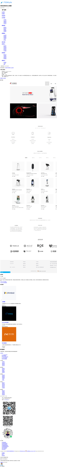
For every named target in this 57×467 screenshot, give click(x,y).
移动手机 (5, 28)
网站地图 (5, 58)
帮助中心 (3, 60)
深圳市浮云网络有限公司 (10, 451)
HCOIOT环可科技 (5, 322)
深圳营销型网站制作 (5, 445)
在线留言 (5, 55)
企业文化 (5, 20)
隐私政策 (5, 57)
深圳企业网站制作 (4, 444)
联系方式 (5, 54)
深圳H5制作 (4, 449)
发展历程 (5, 21)
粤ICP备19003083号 (23, 451)
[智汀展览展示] (9, 341)
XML (3, 454)
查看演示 (1, 78)
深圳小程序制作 (4, 448)
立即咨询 (4, 78)
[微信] (29, 408)
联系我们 (3, 52)
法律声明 (5, 56)
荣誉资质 (5, 22)
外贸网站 (5, 38)
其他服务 (5, 31)
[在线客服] (29, 433)
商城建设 (5, 30)
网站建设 (5, 62)
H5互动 (5, 40)
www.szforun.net (6, 399)
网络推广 (5, 29)
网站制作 (5, 27)
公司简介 (5, 19)
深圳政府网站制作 (4, 443)
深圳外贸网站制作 (4, 447)
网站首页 (3, 15)
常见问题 (5, 47)
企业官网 (12, 67)
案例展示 (3, 33)
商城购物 (5, 37)
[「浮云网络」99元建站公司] (6, 3)
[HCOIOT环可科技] (9, 320)
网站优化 (5, 46)
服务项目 (3, 25)
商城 (4, 64)
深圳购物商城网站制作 (5, 446)
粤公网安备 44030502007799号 (30, 451)
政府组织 (5, 36)
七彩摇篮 (3, 301)
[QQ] (29, 421)
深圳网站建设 (4, 442)
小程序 (5, 39)
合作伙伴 (5, 23)
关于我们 (3, 17)
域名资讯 (3, 385)
